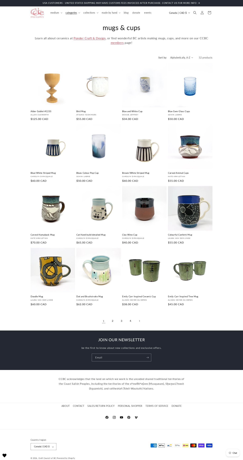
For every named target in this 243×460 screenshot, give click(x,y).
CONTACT (78, 406)
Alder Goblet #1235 (41, 111)
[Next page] (139, 321)
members (117, 42)
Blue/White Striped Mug (43, 173)
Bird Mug (81, 111)
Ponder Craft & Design (90, 38)
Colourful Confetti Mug (180, 234)
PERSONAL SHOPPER (130, 406)
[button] (56, 12)
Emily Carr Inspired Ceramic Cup (139, 296)
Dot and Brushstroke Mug (89, 296)
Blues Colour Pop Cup (87, 173)
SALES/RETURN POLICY (101, 406)
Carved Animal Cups (178, 173)
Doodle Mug (37, 296)
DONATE (177, 406)
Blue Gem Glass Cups (179, 111)
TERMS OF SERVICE (156, 406)
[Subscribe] (147, 357)
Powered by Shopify (66, 458)
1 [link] (103, 320)
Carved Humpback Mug (43, 234)
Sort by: (162, 57)
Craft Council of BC (47, 458)
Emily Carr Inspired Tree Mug (183, 296)
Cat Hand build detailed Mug (90, 234)
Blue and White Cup (132, 111)
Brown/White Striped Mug (135, 173)
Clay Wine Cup (129, 234)
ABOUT (65, 406)
